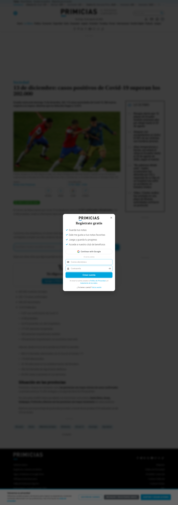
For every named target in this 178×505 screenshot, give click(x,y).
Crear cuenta (89, 275)
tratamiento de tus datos (88, 283)
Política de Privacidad (98, 281)
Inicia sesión (96, 287)
